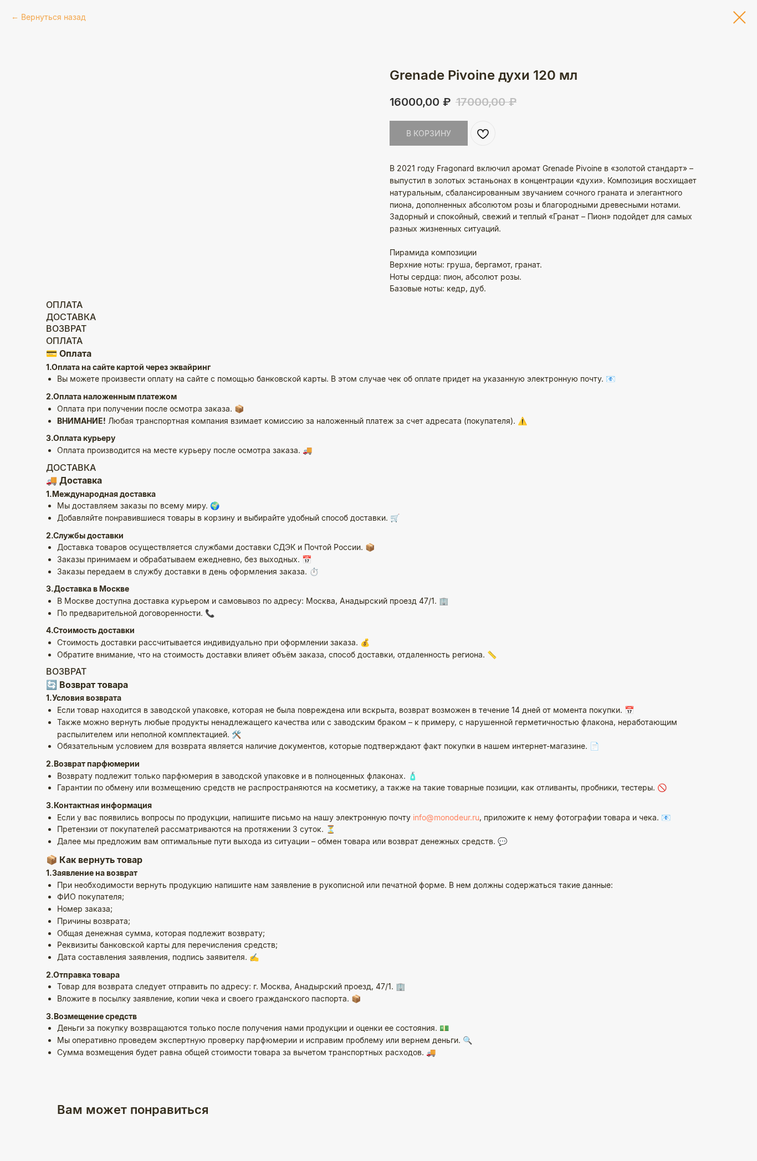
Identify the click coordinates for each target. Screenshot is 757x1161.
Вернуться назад (53, 17)
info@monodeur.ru (446, 817)
